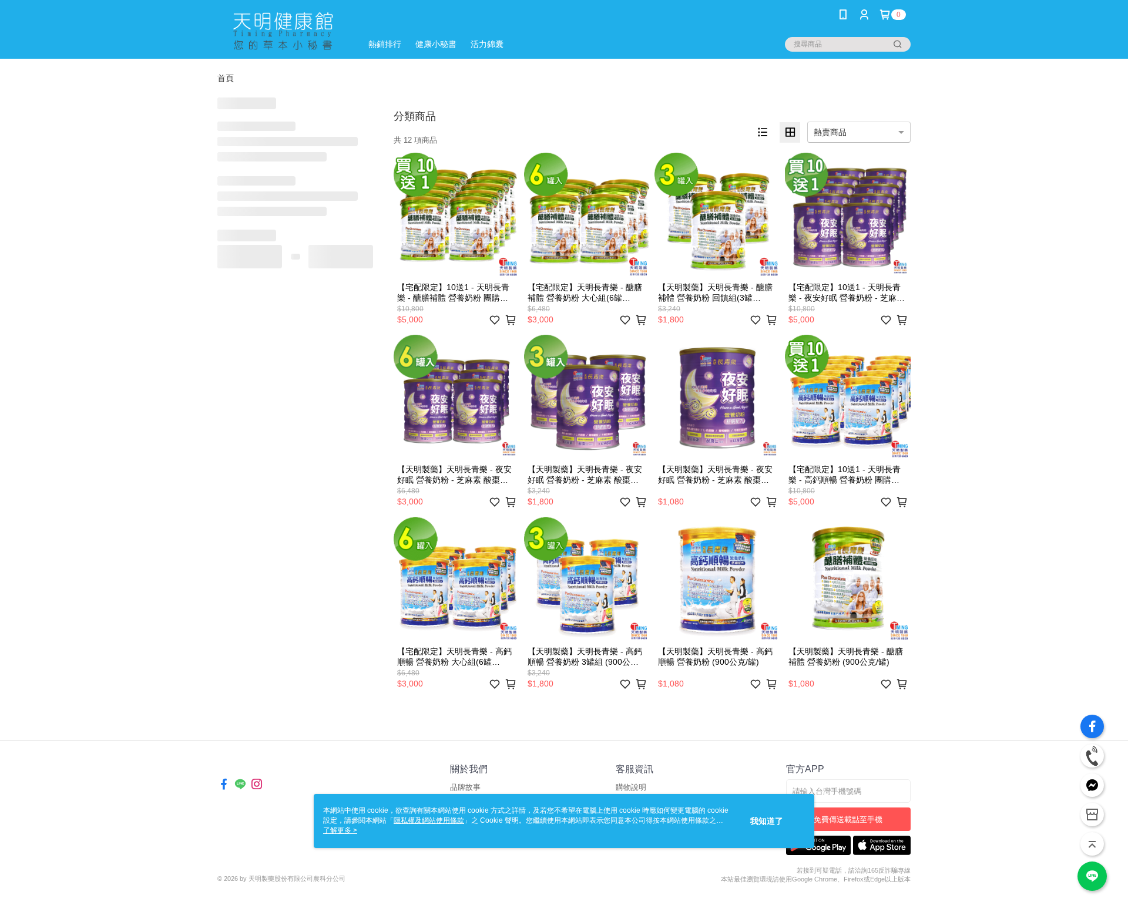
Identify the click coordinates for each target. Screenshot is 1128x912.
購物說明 (631, 787)
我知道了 (766, 821)
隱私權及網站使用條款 (429, 820)
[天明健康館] (282, 31)
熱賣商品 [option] (830, 132)
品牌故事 (465, 787)
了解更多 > (340, 830)
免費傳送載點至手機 (848, 819)
